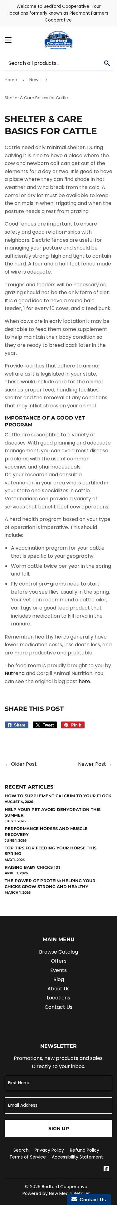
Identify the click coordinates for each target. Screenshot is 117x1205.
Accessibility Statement (77, 1157)
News (35, 80)
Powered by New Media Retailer (56, 1193)
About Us (58, 988)
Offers (58, 960)
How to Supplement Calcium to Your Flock (58, 795)
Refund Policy (84, 1150)
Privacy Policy (49, 1150)
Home (11, 80)
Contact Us (58, 1007)
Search (21, 1150)
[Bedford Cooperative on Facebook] (106, 1169)
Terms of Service (27, 1157)
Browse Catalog (58, 951)
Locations (58, 997)
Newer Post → (95, 764)
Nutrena (15, 673)
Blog (58, 979)
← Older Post (21, 764)
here (84, 681)
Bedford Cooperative (64, 1186)
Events (58, 970)
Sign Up (58, 1128)
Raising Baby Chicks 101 (32, 867)
